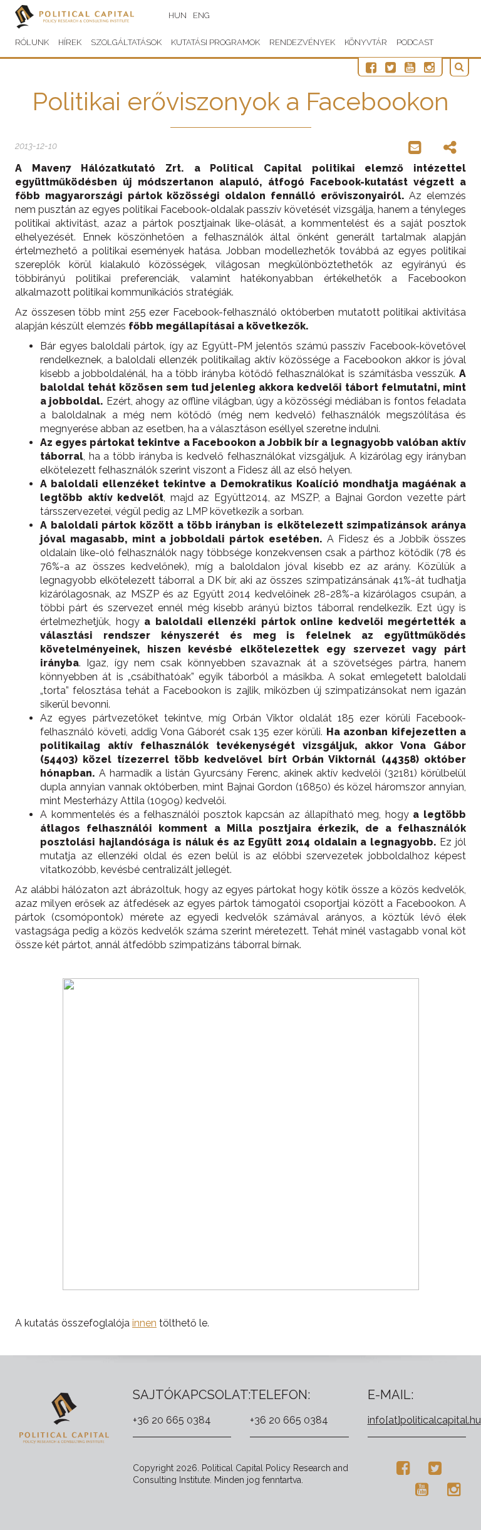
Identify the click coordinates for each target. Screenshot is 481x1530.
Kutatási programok (215, 42)
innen (144, 1323)
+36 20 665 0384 (172, 1420)
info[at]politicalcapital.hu (424, 1420)
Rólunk (32, 42)
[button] (459, 67)
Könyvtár (365, 42)
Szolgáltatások (126, 42)
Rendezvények (302, 42)
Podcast (414, 42)
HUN (177, 15)
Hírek (69, 42)
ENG (201, 15)
